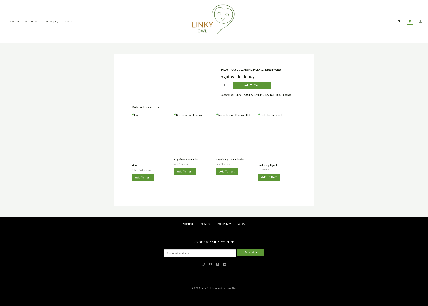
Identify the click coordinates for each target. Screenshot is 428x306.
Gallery (68, 21)
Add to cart (252, 85)
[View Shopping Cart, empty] (410, 22)
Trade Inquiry (50, 21)
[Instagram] (203, 264)
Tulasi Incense (273, 69)
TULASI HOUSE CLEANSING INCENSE (242, 69)
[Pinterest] (217, 264)
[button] (399, 21)
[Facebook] (210, 264)
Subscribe (251, 252)
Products (31, 21)
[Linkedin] (224, 264)
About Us (14, 21)
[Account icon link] (420, 21)
